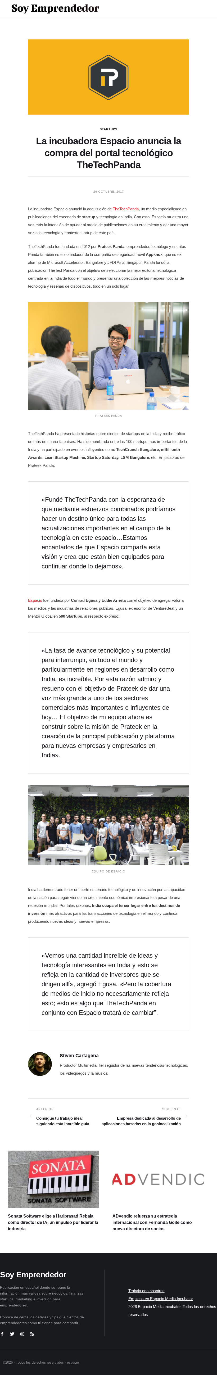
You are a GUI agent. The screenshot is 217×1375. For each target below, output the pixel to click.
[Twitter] (12, 1334)
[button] (191, 9)
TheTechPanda (126, 209)
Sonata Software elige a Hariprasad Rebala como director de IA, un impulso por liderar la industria (53, 1222)
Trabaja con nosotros (146, 1290)
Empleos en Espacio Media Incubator (160, 1298)
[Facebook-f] (2, 1334)
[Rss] (32, 1334)
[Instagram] (22, 1334)
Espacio (35, 600)
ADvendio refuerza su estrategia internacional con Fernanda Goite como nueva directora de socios (152, 1222)
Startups (108, 129)
